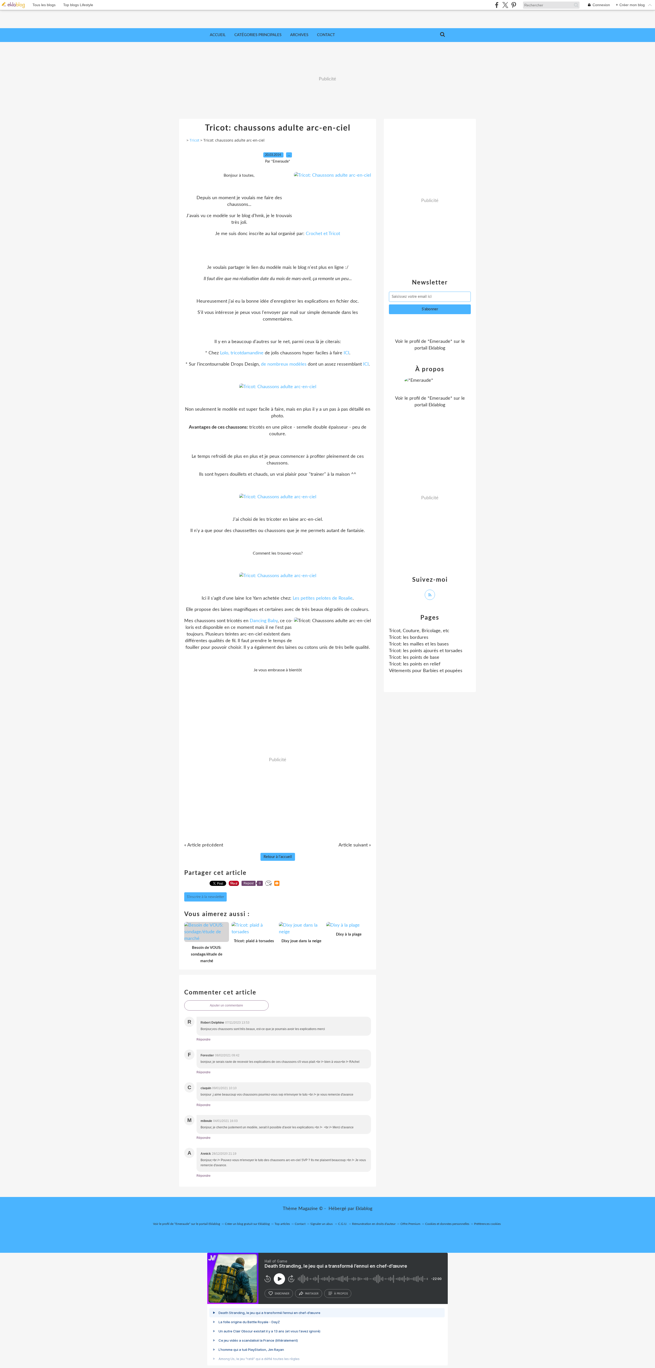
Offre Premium (410, 1223)
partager (312, 1293)
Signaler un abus (321, 1223)
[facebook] (497, 5)
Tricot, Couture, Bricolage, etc (419, 631)
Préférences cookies (487, 1223)
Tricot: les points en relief (414, 664)
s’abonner (282, 1293)
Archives (299, 35)
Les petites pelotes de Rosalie (323, 598)
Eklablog (364, 1208)
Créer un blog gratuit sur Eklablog (247, 1223)
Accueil (218, 35)
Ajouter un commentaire (226, 1005)
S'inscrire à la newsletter (205, 897)
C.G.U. (342, 1223)
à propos (341, 1293)
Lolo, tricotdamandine (242, 353)
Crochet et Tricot (323, 233)
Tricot (194, 140)
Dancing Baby (264, 621)
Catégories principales (257, 35)
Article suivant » (355, 845)
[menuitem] (218, 35)
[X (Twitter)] (505, 5)
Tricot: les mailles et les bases (419, 644)
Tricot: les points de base (414, 657)
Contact (326, 35)
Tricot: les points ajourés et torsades (425, 651)
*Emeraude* (440, 341)
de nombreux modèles (284, 364)
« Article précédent (203, 845)
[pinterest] (513, 5)
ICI (346, 353)
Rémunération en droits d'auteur (374, 1223)
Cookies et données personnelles (447, 1223)
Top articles (282, 1223)
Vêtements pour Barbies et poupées (425, 671)
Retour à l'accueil (278, 857)
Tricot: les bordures (408, 637)
